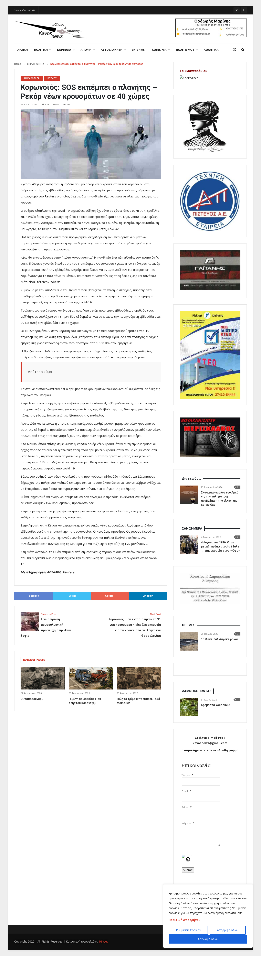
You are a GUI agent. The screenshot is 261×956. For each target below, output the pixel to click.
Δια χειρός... (191, 478)
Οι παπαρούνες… (32, 698)
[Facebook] (244, 10)
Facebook (33, 595)
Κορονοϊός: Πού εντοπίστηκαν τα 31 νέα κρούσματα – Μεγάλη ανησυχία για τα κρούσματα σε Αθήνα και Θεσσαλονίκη (134, 625)
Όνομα (186, 775)
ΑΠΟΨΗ (86, 50)
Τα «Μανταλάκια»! (194, 71)
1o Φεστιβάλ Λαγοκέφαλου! (220, 639)
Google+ (110, 595)
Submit (187, 870)
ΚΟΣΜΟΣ (52, 78)
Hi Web (103, 941)
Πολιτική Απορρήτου (184, 920)
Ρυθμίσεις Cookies (188, 930)
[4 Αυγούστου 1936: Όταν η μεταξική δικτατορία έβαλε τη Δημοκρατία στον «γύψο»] (189, 544)
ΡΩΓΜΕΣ (188, 625)
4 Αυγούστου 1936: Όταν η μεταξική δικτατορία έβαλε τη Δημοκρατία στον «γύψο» (220, 546)
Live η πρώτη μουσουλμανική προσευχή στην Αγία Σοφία (46, 625)
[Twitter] (236, 10)
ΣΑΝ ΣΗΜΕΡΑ (192, 528)
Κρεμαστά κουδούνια (215, 705)
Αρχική (22, 50)
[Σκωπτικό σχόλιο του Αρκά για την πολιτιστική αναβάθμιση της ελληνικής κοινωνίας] (189, 495)
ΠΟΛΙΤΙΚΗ (41, 50)
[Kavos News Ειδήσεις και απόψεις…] (51, 29)
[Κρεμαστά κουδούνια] (189, 707)
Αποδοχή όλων (208, 939)
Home (17, 64)
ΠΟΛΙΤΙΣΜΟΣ (185, 50)
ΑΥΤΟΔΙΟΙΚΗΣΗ (111, 50)
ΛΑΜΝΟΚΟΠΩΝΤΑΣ (196, 691)
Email (185, 791)
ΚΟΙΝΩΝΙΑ (159, 50)
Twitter (71, 595)
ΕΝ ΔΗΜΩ (139, 50)
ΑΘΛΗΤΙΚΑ (211, 50)
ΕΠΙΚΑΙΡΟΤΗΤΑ (35, 64)
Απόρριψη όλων (227, 930)
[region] (208, 916)
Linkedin (148, 595)
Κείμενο (186, 823)
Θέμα (185, 807)
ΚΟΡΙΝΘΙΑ (64, 50)
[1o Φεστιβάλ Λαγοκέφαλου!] (189, 641)
